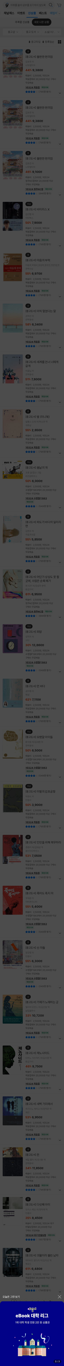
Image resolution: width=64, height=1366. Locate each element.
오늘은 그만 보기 (11, 1296)
